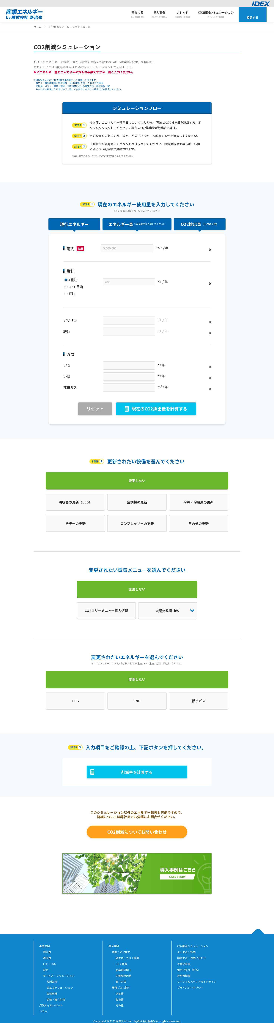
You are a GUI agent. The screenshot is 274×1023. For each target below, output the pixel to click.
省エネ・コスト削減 (127, 958)
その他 (120, 1005)
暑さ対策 (121, 981)
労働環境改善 (123, 976)
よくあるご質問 (186, 952)
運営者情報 (185, 976)
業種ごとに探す (121, 987)
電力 (45, 970)
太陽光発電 (185, 964)
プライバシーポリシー (191, 987)
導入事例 (159, 14)
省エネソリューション (60, 987)
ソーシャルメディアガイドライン (198, 981)
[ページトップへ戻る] (258, 934)
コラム (43, 1011)
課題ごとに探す (121, 952)
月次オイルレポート (51, 1005)
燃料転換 (52, 981)
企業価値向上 (123, 970)
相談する (253, 17)
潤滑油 (47, 958)
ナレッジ (182, 14)
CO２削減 (121, 964)
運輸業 (120, 993)
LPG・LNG (49, 964)
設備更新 (52, 993)
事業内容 (137, 14)
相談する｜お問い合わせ (191, 958)
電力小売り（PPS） (189, 970)
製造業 (120, 999)
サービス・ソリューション (58, 976)
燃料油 (47, 952)
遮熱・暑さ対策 (56, 999)
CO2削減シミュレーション (216, 14)
